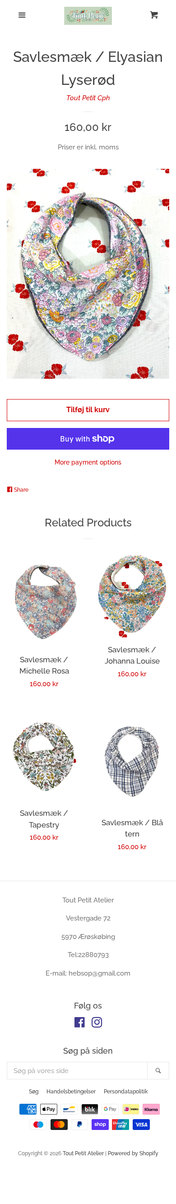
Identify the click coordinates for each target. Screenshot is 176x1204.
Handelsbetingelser (71, 1091)
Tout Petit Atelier (83, 1153)
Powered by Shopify (133, 1153)
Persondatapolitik (126, 1091)
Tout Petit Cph (88, 98)
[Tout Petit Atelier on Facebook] (79, 1024)
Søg (33, 1091)
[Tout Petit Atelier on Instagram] (97, 1024)
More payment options (88, 462)
